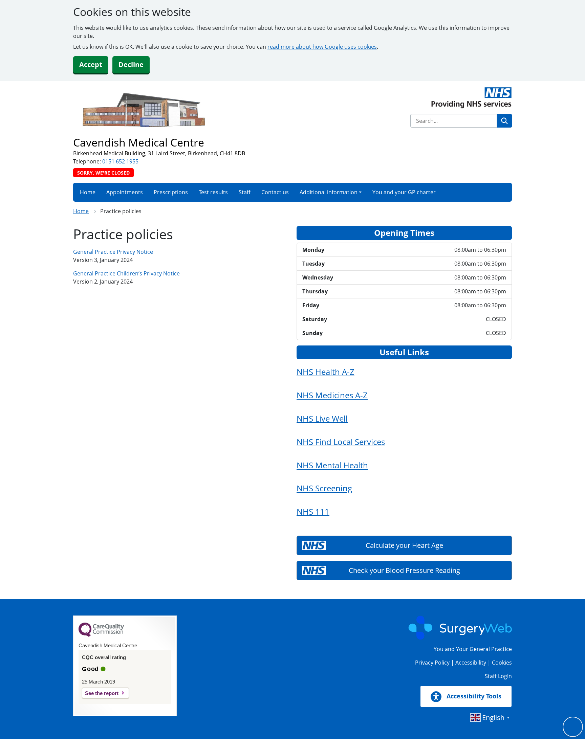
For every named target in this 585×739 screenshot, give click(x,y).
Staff (245, 192)
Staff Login (498, 676)
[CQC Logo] (101, 635)
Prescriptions (171, 192)
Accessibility (470, 662)
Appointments (124, 192)
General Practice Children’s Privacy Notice (126, 273)
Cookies (502, 662)
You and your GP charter (404, 192)
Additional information (329, 192)
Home (87, 192)
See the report (101, 693)
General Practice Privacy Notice (113, 251)
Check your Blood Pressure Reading (404, 570)
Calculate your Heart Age (404, 545)
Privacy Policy (432, 662)
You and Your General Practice (473, 649)
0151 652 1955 (120, 161)
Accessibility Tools (473, 696)
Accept (90, 64)
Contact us (275, 192)
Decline (131, 64)
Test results (213, 192)
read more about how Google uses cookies (322, 46)
